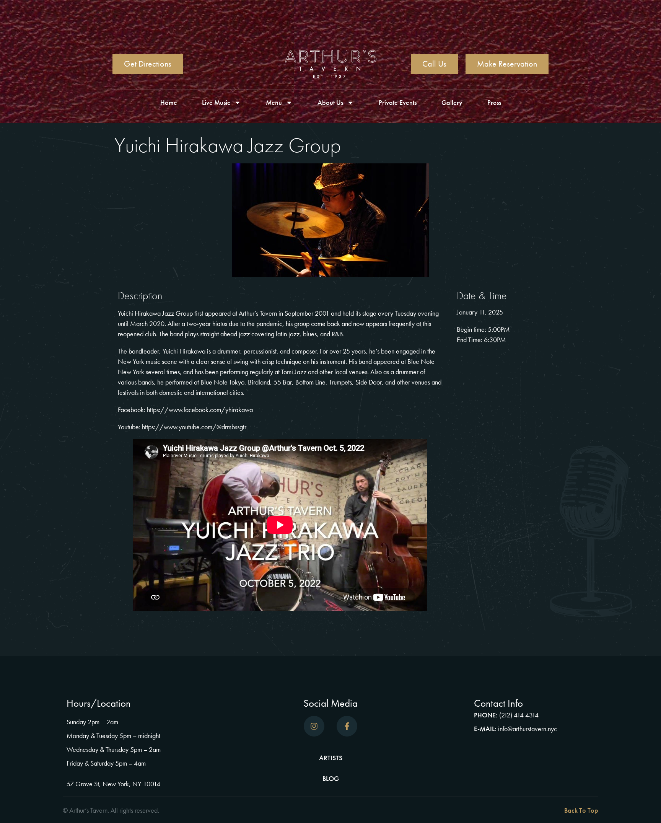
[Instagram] (314, 726)
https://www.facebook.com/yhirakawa (200, 409)
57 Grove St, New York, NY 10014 (113, 783)
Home (168, 102)
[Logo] (330, 64)
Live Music (216, 102)
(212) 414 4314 (519, 715)
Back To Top (581, 810)
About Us (330, 102)
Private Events (398, 102)
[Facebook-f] (347, 726)
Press (494, 102)
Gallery (451, 102)
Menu (274, 102)
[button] (466, 810)
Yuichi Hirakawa (184, 351)
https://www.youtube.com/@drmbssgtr (194, 426)
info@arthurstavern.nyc (527, 728)
